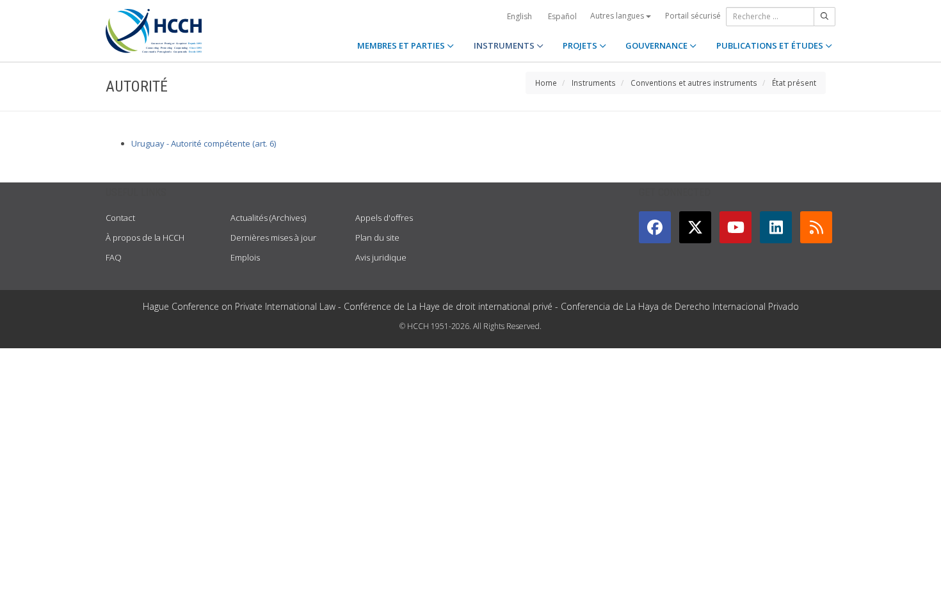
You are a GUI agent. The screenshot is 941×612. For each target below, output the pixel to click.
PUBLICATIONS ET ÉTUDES (770, 45)
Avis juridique (380, 257)
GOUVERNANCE (657, 45)
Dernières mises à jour (273, 237)
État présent (794, 82)
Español (562, 16)
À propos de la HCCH (145, 237)
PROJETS (581, 45)
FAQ (114, 257)
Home (546, 82)
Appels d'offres (384, 217)
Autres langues (618, 15)
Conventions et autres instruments (694, 82)
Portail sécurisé (693, 15)
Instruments (594, 82)
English (519, 16)
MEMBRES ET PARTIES (402, 45)
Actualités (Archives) (268, 217)
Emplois (245, 257)
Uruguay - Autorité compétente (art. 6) (203, 143)
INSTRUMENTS (505, 45)
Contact (120, 217)
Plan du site (377, 237)
